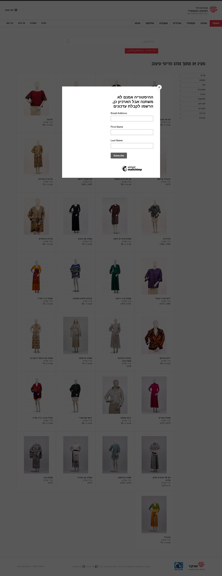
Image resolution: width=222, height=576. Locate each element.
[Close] (159, 87)
